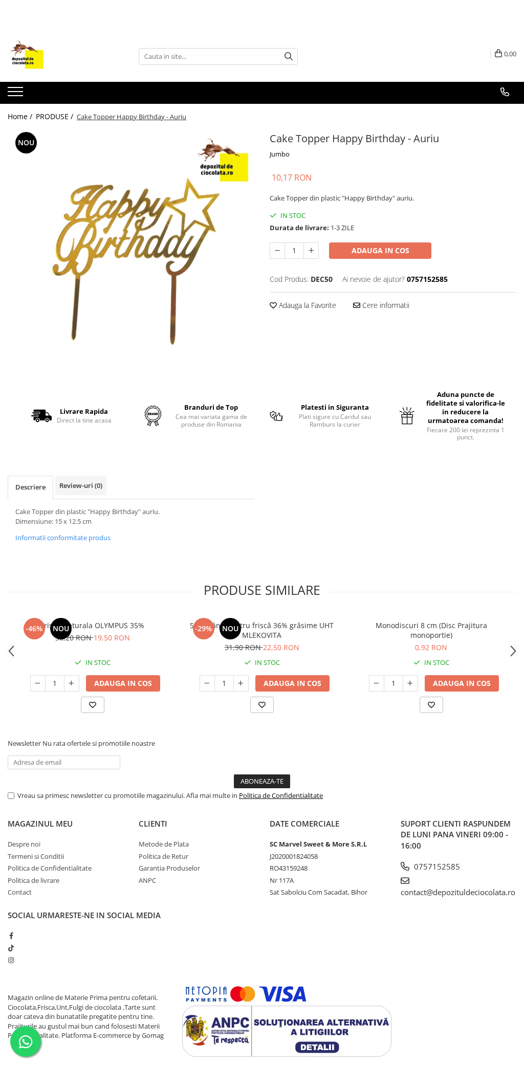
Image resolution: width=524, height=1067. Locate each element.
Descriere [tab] (30, 487)
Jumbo (280, 154)
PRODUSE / (55, 116)
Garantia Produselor (169, 868)
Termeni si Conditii (36, 856)
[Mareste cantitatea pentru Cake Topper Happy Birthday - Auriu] (311, 250)
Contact (20, 892)
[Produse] (17, 94)
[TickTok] (11, 947)
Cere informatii (384, 305)
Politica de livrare (33, 880)
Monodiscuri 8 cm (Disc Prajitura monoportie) (431, 630)
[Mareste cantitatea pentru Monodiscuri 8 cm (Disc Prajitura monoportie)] (410, 683)
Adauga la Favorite (306, 305)
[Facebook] (11, 935)
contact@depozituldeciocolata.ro (458, 892)
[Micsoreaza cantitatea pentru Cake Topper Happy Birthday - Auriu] (277, 250)
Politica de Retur (163, 856)
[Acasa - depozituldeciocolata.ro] (59, 56)
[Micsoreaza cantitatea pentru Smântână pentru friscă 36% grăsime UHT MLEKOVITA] (207, 683)
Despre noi (24, 844)
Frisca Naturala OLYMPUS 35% (92, 625)
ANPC (147, 880)
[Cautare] (288, 56)
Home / (21, 116)
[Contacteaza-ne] (504, 92)
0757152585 (436, 866)
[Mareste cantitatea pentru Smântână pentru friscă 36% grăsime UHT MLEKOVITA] (241, 683)
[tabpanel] (131, 252)
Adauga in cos (380, 250)
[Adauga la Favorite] (92, 705)
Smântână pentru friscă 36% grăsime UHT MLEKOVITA (262, 630)
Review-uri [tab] (80, 485)
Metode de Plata (164, 844)
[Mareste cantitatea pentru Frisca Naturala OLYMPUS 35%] (71, 683)
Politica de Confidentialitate (281, 795)
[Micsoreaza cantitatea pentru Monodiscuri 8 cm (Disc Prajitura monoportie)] (376, 683)
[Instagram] (11, 960)
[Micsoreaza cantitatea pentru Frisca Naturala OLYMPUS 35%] (38, 683)
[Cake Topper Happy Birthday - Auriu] (131, 252)
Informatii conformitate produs (63, 537)
